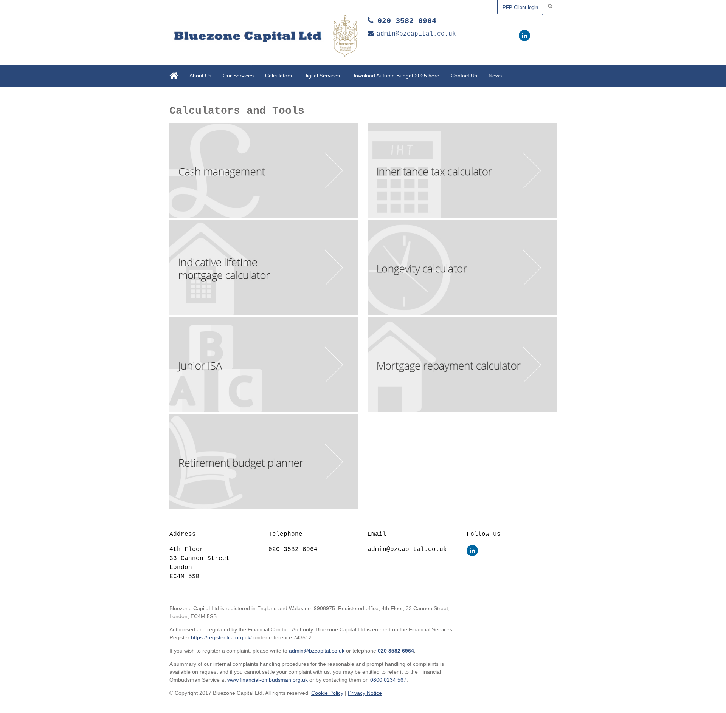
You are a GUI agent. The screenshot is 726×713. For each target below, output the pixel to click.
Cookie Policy (327, 693)
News (495, 76)
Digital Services (321, 76)
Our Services (238, 76)
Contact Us (464, 76)
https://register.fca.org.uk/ (221, 637)
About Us (200, 76)
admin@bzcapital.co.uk (416, 34)
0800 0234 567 (388, 680)
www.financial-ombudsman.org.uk (267, 680)
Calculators (278, 76)
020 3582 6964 (406, 21)
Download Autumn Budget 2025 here (395, 76)
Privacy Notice (365, 693)
